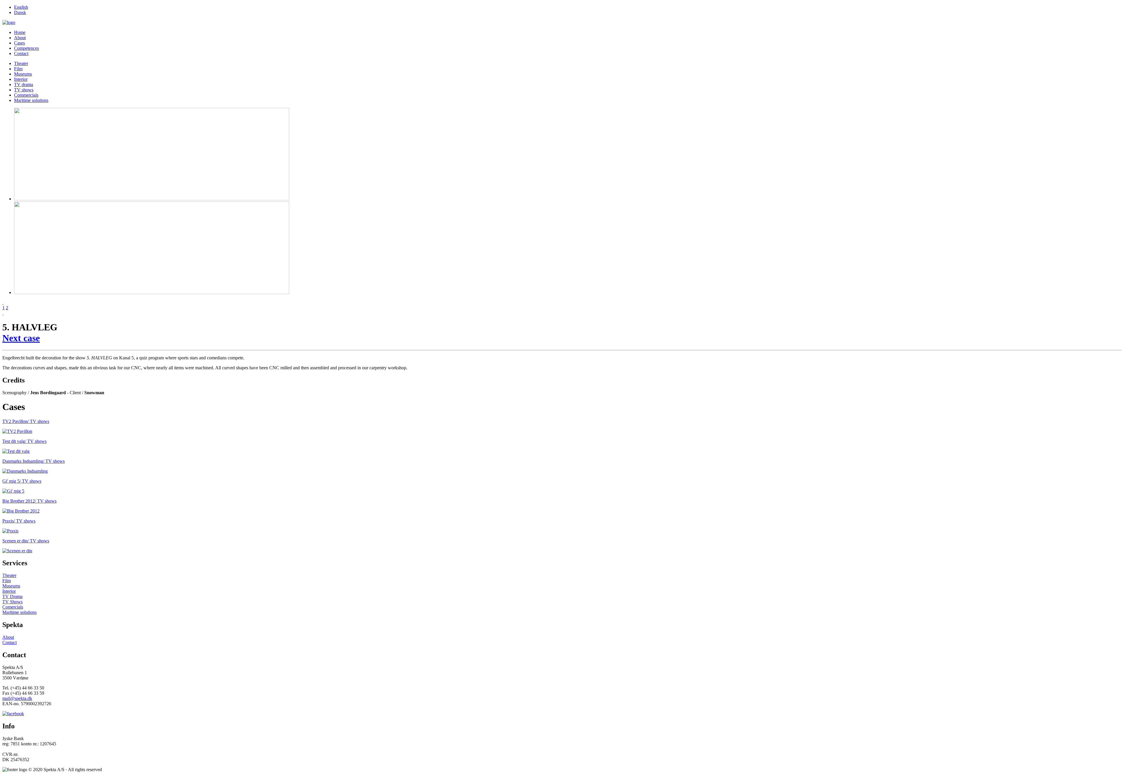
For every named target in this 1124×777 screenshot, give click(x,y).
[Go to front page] (8, 22)
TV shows (23, 89)
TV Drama (12, 596)
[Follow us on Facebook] (13, 713)
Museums (23, 73)
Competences (26, 48)
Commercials (26, 95)
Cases (19, 42)
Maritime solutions (31, 100)
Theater (21, 63)
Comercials (12, 606)
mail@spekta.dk (17, 698)
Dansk (20, 12)
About (20, 37)
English (21, 7)
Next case (21, 338)
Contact (21, 53)
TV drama (23, 84)
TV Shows (12, 601)
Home (19, 32)
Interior (21, 79)
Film (18, 68)
